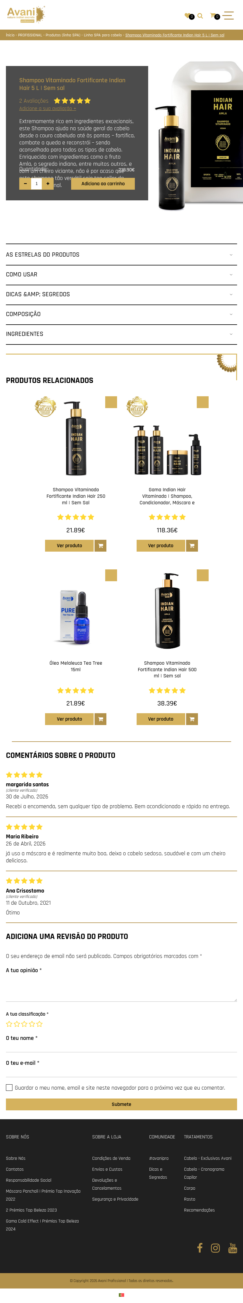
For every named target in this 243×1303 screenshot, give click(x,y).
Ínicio (11, 35)
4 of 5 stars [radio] (32, 1024)
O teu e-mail (22, 1063)
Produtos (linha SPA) (63, 35)
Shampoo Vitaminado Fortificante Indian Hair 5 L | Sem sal (174, 35)
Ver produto (69, 545)
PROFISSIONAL (30, 35)
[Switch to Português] (121, 1295)
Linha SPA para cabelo (103, 35)
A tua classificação (27, 1014)
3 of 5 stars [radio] (25, 1024)
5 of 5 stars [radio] (40, 1024)
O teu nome (22, 1038)
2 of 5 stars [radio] (17, 1024)
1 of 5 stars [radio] (10, 1024)
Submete (121, 1104)
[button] (100, 546)
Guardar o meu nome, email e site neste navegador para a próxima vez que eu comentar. (120, 1087)
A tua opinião (24, 970)
